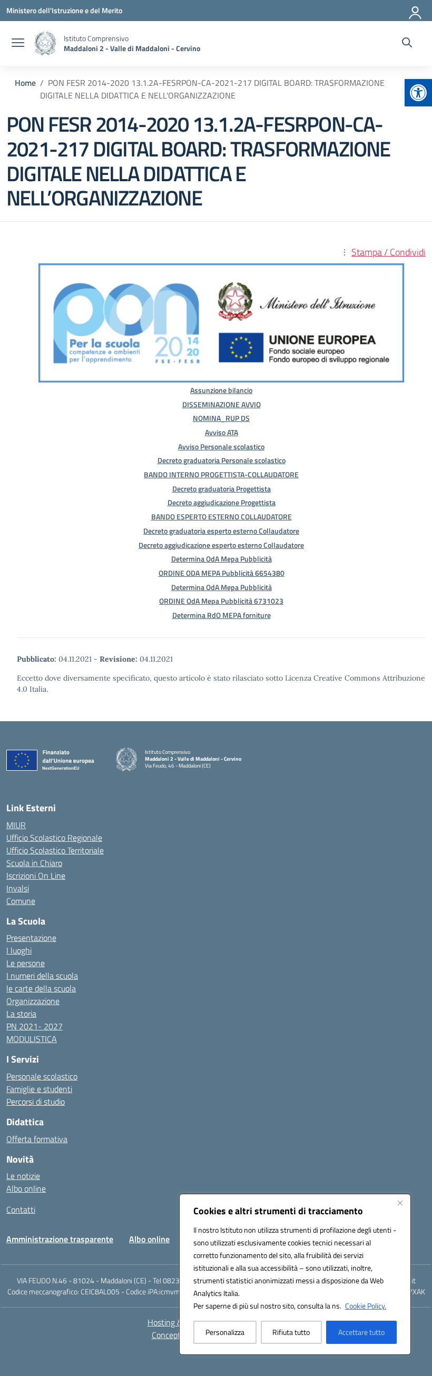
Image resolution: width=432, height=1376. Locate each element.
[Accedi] (416, 10)
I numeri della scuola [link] (42, 975)
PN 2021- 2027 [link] (34, 1026)
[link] (418, 92)
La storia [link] (21, 1013)
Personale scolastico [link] (41, 1076)
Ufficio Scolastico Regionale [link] (54, 837)
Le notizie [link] (23, 1175)
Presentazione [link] (31, 937)
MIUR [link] (16, 825)
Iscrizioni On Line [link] (35, 875)
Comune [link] (20, 901)
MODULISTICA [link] (31, 1039)
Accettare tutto (361, 1332)
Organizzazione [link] (33, 1001)
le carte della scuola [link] (41, 988)
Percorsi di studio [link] (35, 1101)
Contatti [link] (20, 1209)
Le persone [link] (25, 963)
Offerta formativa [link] (36, 1139)
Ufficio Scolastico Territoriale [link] (55, 850)
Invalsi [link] (17, 888)
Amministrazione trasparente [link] (59, 1239)
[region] (295, 1274)
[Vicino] (400, 1202)
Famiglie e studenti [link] (39, 1089)
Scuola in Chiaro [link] (34, 863)
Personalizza (224, 1332)
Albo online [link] (26, 1188)
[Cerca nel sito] (407, 44)
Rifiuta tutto (291, 1332)
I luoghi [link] (19, 950)
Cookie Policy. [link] (365, 1305)
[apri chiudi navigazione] (18, 43)
